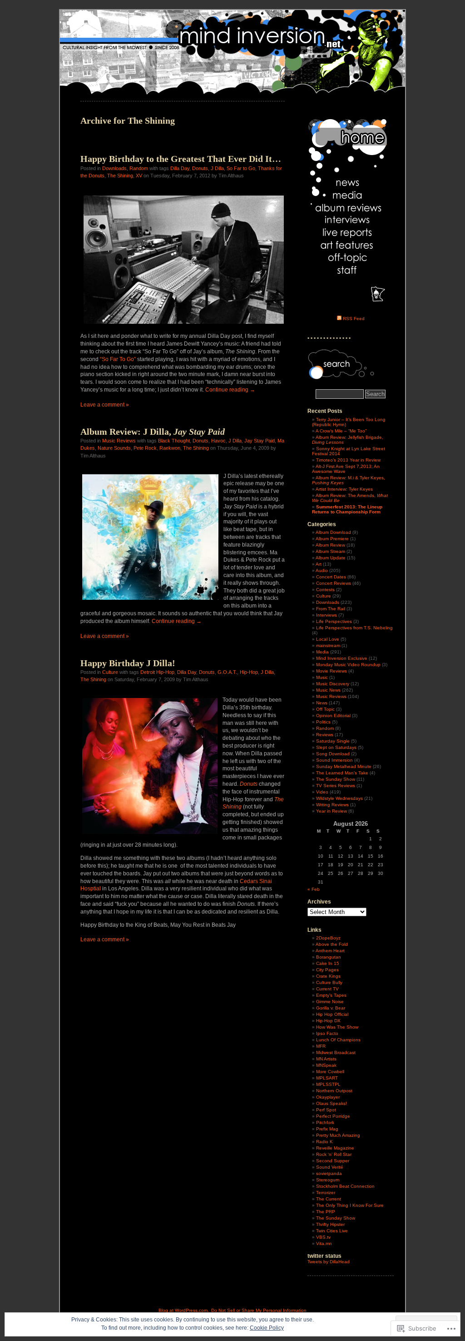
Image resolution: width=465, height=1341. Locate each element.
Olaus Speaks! (331, 1103)
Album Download (333, 532)
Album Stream (330, 551)
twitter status (324, 1256)
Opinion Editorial (333, 715)
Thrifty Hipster (330, 1224)
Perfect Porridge (333, 1116)
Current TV (327, 988)
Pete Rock (145, 448)
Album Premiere (332, 538)
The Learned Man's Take (342, 772)
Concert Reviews (333, 583)
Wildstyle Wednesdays (339, 798)
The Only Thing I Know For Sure (350, 1205)
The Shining (120, 175)
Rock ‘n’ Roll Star (333, 1154)
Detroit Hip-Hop (157, 672)
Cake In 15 (327, 963)
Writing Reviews (332, 804)
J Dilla (217, 168)
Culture (110, 672)
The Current (328, 1198)
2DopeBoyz (328, 937)
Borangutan (328, 956)
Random (138, 168)
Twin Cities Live (332, 1230)
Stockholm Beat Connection (345, 1186)
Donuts (200, 168)
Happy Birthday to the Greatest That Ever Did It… (180, 159)
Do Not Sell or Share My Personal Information (259, 1310)
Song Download (333, 753)
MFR (321, 1046)
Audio (322, 570)
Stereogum (327, 1179)
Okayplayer (328, 1097)
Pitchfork (325, 1122)
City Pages (327, 969)
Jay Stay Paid (259, 440)
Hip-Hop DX (328, 1020)
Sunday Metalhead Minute (343, 766)
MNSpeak (326, 1065)
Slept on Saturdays (336, 747)
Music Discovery (332, 683)
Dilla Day (179, 168)
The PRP (325, 1211)
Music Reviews (119, 440)
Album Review (330, 544)
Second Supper (332, 1160)
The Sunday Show (335, 779)
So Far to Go (241, 168)
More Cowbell (330, 1071)
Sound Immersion (334, 760)
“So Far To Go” (118, 359)
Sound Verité (329, 1167)
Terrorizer (325, 1192)
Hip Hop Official (332, 1014)
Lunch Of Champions (338, 1039)
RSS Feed (354, 318)
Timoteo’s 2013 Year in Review (348, 459)
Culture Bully (329, 982)
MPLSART (327, 1077)
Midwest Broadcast (336, 1052)
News (321, 702)
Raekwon (169, 448)
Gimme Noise (330, 1001)
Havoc (218, 440)
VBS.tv (323, 1237)
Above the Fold (332, 944)
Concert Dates (331, 576)
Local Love (327, 639)
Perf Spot (326, 1109)
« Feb (313, 889)
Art (319, 564)
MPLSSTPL (328, 1084)
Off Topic (325, 709)
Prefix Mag (327, 1128)
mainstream (328, 645)
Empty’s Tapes (331, 995)
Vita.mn (324, 1243)
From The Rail (330, 608)
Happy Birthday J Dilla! (127, 663)
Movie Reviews (331, 670)
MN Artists (326, 1058)
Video (322, 791)
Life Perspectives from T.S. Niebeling (354, 627)
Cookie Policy (267, 1328)
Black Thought (174, 440)
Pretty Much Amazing (338, 1135)
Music (322, 677)
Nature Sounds (114, 448)
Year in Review (331, 811)
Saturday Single (333, 740)
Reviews (324, 734)
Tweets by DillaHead (328, 1261)
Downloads (114, 168)
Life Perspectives (334, 621)
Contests (325, 589)
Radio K (324, 1141)
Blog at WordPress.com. (183, 1310)
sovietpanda (329, 1173)
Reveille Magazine (335, 1147)
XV (139, 175)
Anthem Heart (330, 950)
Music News (328, 690)
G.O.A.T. (227, 672)
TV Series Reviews (335, 785)
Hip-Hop (249, 672)
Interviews (326, 615)
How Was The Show (337, 1027)
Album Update (331, 557)
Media (322, 651)
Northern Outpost (334, 1090)
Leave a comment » (104, 405)
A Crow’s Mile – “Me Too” (341, 430)
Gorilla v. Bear (330, 1007)
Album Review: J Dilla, (152, 432)
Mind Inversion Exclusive (341, 658)
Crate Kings (328, 976)
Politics (323, 721)
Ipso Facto (327, 1033)
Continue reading (230, 390)
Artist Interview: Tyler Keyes (344, 489)
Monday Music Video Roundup (348, 664)
